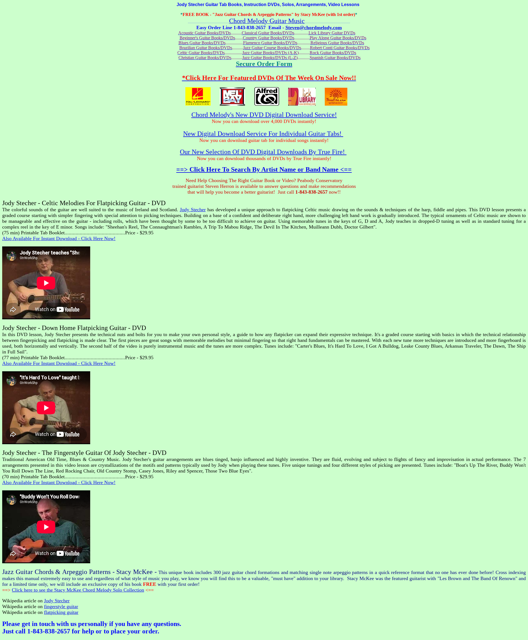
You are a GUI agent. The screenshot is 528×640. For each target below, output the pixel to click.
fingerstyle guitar (61, 606)
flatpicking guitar (61, 612)
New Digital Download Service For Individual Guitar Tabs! (263, 133)
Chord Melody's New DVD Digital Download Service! (264, 114)
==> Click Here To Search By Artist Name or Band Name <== (264, 169)
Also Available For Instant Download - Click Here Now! (59, 238)
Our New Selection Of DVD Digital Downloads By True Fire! (263, 151)
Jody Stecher (193, 209)
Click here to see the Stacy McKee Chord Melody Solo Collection (78, 590)
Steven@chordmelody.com (313, 27)
